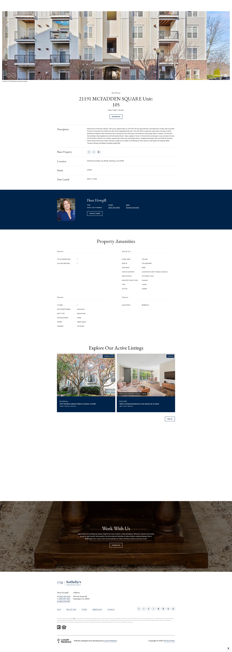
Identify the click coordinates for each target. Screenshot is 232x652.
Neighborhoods (97, 609)
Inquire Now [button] (116, 117)
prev (9, 75)
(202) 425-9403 (114, 208)
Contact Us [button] (116, 545)
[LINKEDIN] (148, 609)
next (14, 75)
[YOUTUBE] (158, 609)
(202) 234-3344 (64, 599)
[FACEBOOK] (139, 609)
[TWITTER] (153, 609)
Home (59, 609)
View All (170, 419)
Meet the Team (71, 609)
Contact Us (111, 609)
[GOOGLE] (168, 609)
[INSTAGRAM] (144, 609)
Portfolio (84, 609)
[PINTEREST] (163, 609)
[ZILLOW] (173, 609)
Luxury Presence (110, 641)
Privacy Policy (169, 641)
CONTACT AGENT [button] (94, 213)
